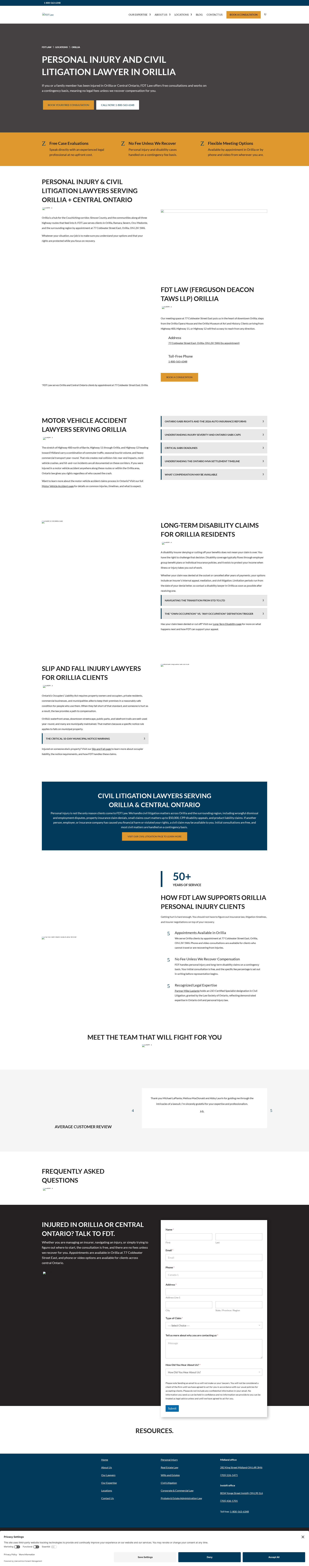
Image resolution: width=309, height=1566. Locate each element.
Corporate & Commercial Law (177, 1490)
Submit (172, 1408)
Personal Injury (169, 1459)
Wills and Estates (170, 1475)
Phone (170, 1267)
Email (169, 1250)
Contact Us (214, 14)
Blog (199, 14)
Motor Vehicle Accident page (58, 486)
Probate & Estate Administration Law (181, 1498)
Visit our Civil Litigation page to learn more (155, 836)
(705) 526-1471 (229, 1475)
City (168, 1310)
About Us (161, 14)
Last (217, 1242)
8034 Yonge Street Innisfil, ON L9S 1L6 (241, 1493)
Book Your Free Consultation (68, 104)
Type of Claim (174, 1318)
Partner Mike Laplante (187, 990)
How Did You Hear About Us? (183, 1364)
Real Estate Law (169, 1467)
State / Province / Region (227, 1310)
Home (104, 1459)
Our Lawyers (108, 1475)
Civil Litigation (169, 1482)
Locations (181, 14)
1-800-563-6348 (52, 2)
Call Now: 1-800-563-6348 (117, 104)
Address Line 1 (173, 1297)
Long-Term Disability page (227, 623)
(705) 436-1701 (229, 1500)
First (168, 1242)
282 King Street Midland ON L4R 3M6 (241, 1467)
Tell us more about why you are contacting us (192, 1335)
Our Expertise (138, 14)
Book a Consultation (179, 377)
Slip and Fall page (101, 748)
